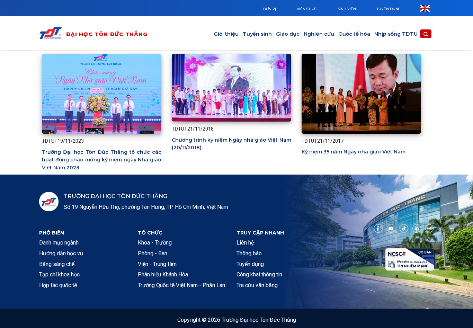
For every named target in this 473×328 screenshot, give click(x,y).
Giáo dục (288, 34)
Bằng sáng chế (56, 264)
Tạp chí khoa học (59, 274)
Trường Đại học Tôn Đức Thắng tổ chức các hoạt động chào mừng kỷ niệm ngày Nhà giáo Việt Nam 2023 (101, 160)
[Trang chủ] (52, 34)
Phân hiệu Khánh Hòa (163, 274)
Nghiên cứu (319, 34)
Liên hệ (245, 242)
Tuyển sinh (257, 34)
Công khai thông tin (259, 274)
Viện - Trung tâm (157, 264)
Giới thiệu (226, 34)
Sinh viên (347, 9)
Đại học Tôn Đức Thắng (107, 34)
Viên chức (307, 9)
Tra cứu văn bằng (257, 285)
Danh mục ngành (59, 242)
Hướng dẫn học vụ (61, 253)
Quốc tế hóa (354, 34)
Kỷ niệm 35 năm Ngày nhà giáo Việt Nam (353, 152)
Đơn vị (269, 9)
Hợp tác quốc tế (58, 285)
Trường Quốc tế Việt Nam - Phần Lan (181, 285)
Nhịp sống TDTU (396, 34)
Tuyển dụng (389, 9)
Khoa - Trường (155, 242)
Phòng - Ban (152, 253)
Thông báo (249, 253)
